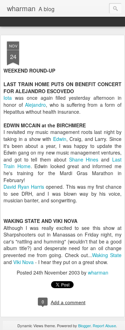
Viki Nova (24, 261)
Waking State (107, 255)
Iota (7, 97)
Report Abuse (104, 325)
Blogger (84, 325)
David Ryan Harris (24, 186)
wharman (98, 272)
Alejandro (35, 104)
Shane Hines (85, 159)
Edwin (59, 138)
